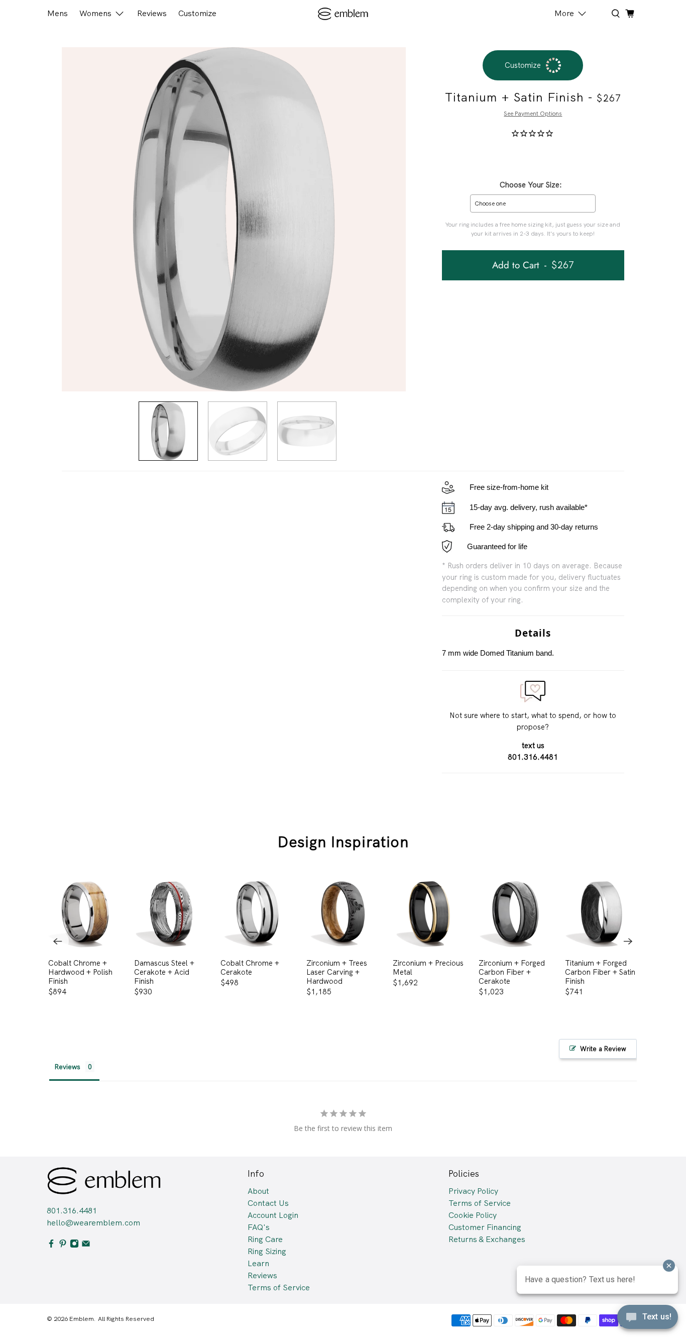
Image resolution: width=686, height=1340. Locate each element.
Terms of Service (279, 1287)
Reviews (152, 13)
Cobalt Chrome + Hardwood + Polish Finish (80, 972)
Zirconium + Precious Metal (428, 967)
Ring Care (265, 1239)
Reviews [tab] (67, 1066)
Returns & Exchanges (486, 1239)
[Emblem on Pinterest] (62, 1245)
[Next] (628, 941)
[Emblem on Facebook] (51, 1245)
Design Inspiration (343, 842)
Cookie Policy (472, 1215)
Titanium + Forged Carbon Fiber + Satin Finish (600, 972)
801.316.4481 (72, 1210)
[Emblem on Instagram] (74, 1245)
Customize (197, 13)
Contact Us (268, 1203)
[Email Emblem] (85, 1245)
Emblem (81, 1318)
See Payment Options (533, 114)
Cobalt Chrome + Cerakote (249, 967)
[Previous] (58, 941)
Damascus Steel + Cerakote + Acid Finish (164, 972)
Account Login (273, 1215)
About (258, 1191)
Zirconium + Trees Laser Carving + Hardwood (336, 972)
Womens (95, 13)
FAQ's (259, 1227)
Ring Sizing (267, 1251)
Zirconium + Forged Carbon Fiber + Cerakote (512, 972)
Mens (57, 13)
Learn (258, 1263)
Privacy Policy (473, 1191)
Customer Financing (484, 1227)
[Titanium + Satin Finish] (234, 219)
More (564, 13)
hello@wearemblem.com (93, 1222)
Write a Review (603, 1049)
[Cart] (629, 13)
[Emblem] (343, 14)
